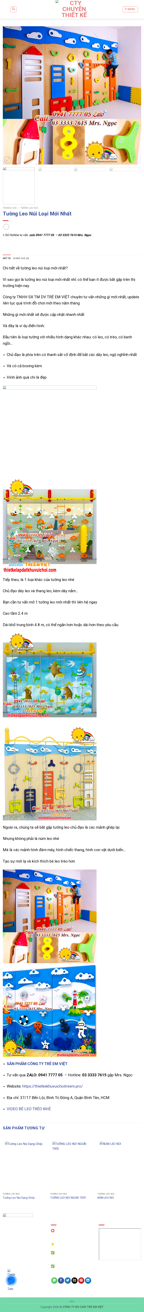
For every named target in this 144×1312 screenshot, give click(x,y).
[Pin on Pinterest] (81, 1280)
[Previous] (10, 95)
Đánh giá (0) (21, 258)
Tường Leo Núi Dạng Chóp (19, 1197)
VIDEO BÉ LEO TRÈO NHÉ (29, 1109)
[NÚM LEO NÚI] (119, 1165)
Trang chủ (9, 207)
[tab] (7, 258)
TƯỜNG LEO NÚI (29, 207)
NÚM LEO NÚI (106, 1197)
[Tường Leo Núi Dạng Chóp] (24, 1165)
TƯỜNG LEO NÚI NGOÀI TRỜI (68, 1197)
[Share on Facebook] (61, 1280)
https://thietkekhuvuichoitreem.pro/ (52, 1086)
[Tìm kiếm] (13, 9)
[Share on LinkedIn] (88, 1280)
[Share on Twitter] (68, 1280)
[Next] (133, 95)
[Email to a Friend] (74, 1280)
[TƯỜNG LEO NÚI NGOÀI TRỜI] (72, 1165)
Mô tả (7, 258)
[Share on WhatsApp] (54, 1280)
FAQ (72, 1301)
